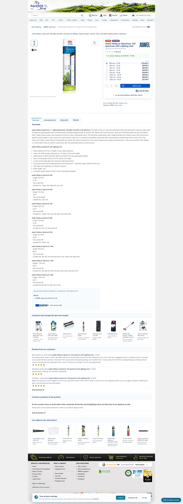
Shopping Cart (60, 481)
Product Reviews (60, 478)
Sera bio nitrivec (127, 438)
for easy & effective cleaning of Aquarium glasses (128, 340)
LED (46, 20)
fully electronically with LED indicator (83, 443)
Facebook (81, 476)
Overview (35, 120)
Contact (35, 476)
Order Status (59, 466)
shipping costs (123, 103)
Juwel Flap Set (67, 334)
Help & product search (171, 500)
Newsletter (81, 474)
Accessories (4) (49, 120)
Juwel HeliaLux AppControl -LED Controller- (38, 335)
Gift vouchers (82, 466)
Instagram (81, 479)
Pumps (104, 20)
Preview (38, 331)
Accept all (121, 498)
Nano (142, 20)
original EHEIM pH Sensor (112, 336)
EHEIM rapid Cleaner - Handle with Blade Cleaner (128, 335)
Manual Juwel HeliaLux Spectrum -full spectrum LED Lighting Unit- (56, 291)
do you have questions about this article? (129, 95)
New (41, 20)
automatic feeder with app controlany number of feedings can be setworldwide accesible (143, 338)
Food (82, 20)
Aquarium (33, 20)
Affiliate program (83, 471)
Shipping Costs (60, 469)
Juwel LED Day (67, 438)
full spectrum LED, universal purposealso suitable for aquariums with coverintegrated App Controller (143, 443)
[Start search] (82, 15)
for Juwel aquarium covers (68, 336)
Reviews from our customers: (43, 349)
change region (118, 105)
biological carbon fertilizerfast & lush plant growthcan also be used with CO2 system (98, 338)
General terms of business (41, 469)
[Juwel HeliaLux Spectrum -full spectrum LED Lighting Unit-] (34, 43)
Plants (90, 20)
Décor (61, 20)
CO (53, 20)
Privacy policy (37, 474)
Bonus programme (84, 469)
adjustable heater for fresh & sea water (113, 445)
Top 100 (57, 476)
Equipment (114, 20)
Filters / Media (72, 20)
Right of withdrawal (38, 483)
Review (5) (64, 120)
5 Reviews (117, 52)
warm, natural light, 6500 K (97, 441)
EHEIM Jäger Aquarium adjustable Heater (113, 440)
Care (96, 20)
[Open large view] (94, 42)
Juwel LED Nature (98, 438)
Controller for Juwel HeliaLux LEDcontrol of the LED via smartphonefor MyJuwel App (38, 340)
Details (96, 499)
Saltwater (150, 20)
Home (34, 466)
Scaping (135, 20)
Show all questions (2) (38, 412)
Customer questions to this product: (46, 397)
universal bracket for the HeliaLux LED (53, 338)
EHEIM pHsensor (113, 334)
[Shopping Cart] (133, 15)
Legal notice (36, 479)
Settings (144, 498)
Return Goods (37, 471)
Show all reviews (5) (38, 389)
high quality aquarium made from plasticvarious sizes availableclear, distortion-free (53, 443)
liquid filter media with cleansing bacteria (128, 441)
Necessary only (132, 498)
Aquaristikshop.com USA (139, 27)
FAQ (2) (75, 120)
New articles (59, 473)
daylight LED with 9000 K (67, 441)
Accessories (125, 20)
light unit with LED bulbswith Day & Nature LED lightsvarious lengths (37, 443)
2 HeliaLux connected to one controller (83, 338)
